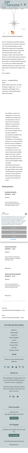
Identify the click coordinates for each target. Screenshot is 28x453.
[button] (26, 214)
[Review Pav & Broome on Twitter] (18, 396)
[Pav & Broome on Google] (8, 367)
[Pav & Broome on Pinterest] (19, 367)
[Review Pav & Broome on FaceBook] (9, 396)
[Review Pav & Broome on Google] (13, 396)
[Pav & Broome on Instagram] (23, 367)
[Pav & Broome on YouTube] (16, 367)
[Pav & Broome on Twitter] (12, 367)
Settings (14, 236)
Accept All (14, 228)
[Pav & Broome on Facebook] (4, 367)
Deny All (14, 232)
